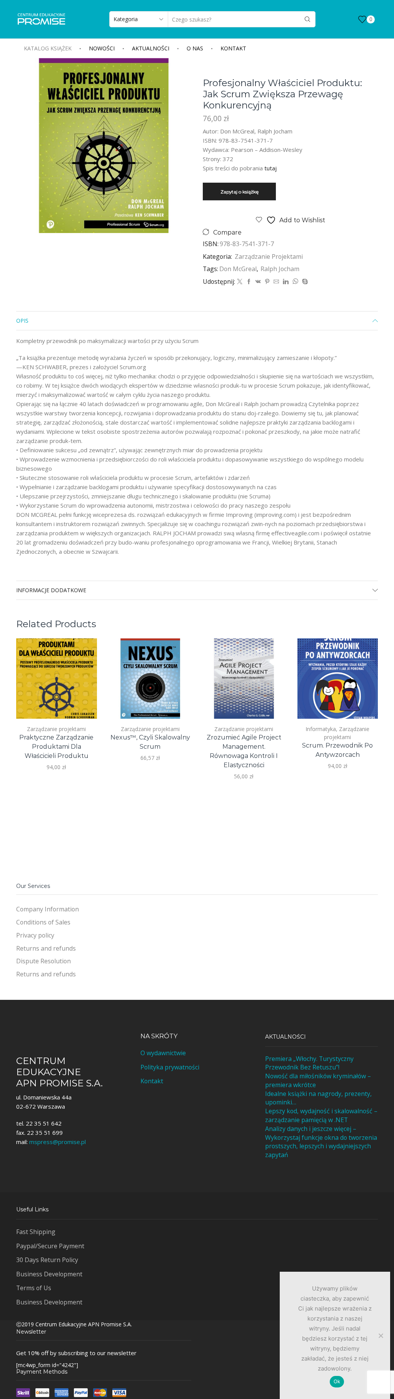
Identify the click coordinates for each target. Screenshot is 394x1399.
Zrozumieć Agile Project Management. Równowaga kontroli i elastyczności (244, 751)
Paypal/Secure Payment (50, 1246)
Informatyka (321, 729)
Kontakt (233, 48)
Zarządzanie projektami (269, 256)
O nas (195, 48)
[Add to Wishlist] (82, 702)
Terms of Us (33, 1288)
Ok (337, 1381)
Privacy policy (35, 935)
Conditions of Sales (43, 922)
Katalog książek (48, 48)
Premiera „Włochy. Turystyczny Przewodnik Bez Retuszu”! (309, 1063)
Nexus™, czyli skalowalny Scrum (150, 742)
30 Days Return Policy (47, 1260)
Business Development (49, 1274)
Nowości (102, 48)
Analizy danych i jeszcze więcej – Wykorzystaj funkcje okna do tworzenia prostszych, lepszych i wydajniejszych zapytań (321, 1141)
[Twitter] (239, 281)
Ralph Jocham (279, 269)
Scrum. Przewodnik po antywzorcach (337, 750)
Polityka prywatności (169, 1067)
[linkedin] (285, 281)
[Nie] (380, 1335)
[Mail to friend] (276, 281)
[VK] (258, 281)
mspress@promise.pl (57, 1142)
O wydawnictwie (163, 1053)
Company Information (47, 909)
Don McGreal (238, 269)
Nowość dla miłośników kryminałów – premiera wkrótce (318, 1080)
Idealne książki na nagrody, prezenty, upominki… (318, 1098)
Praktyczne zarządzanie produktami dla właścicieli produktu (56, 746)
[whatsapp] (295, 281)
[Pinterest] (267, 281)
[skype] (304, 281)
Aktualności (150, 48)
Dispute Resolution (43, 961)
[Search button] (307, 19)
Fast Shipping (35, 1231)
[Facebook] (249, 281)
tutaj (270, 168)
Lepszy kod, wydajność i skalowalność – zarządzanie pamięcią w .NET (321, 1115)
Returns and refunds (46, 948)
